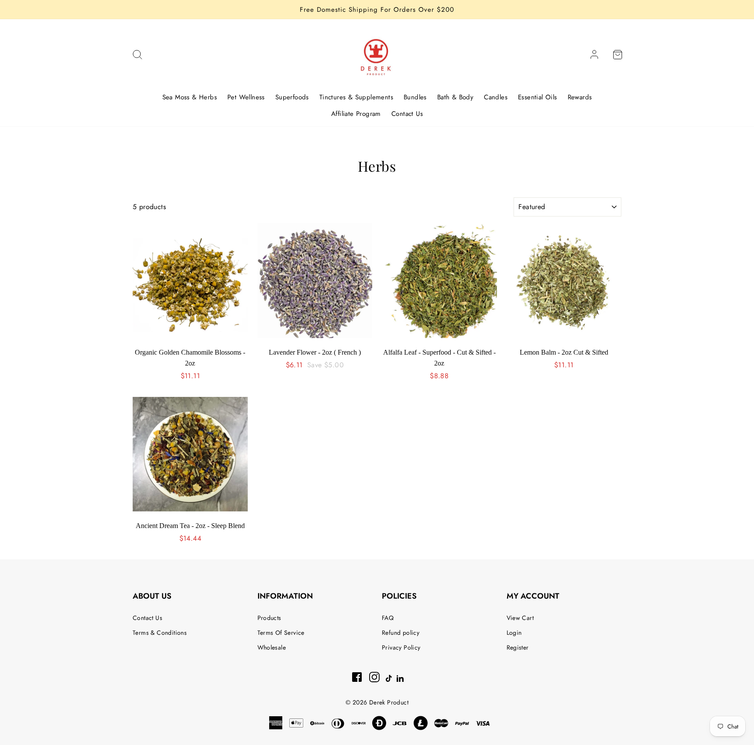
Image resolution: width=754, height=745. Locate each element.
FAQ (388, 617)
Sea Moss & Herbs (189, 97)
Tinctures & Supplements (356, 97)
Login (514, 632)
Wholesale (271, 647)
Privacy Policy (401, 647)
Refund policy (400, 632)
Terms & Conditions (160, 632)
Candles (495, 97)
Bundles (415, 97)
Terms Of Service (281, 632)
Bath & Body (455, 97)
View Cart (520, 617)
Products (269, 617)
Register (518, 647)
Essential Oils (537, 97)
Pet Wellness (246, 97)
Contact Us (407, 114)
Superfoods (292, 97)
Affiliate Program (356, 114)
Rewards (580, 97)
